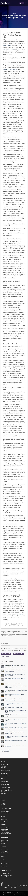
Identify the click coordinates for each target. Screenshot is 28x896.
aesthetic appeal (7, 45)
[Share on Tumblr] (22, 624)
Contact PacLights (6, 870)
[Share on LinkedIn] (19, 624)
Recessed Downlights (5, 788)
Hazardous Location (5, 775)
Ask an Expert (19, 614)
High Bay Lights (4, 781)
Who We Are (3, 885)
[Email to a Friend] (14, 624)
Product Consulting (5, 849)
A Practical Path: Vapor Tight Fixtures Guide (13, 707)
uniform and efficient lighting (10, 69)
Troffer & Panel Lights (5, 787)
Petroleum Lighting (5, 832)
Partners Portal (13, 887)
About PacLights (4, 819)
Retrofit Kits (3, 804)
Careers (16, 885)
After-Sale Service (5, 852)
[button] (26, 3)
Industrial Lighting (4, 829)
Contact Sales (4, 866)
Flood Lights (3, 766)
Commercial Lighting (5, 827)
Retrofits (3, 843)
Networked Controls (5, 811)
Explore (14, 13)
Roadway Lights (4, 773)
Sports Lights (4, 772)
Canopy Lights (4, 769)
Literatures (3, 859)
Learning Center (4, 821)
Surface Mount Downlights (6, 790)
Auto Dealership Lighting (6, 833)
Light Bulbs (3, 803)
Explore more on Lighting (6, 750)
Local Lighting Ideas (5, 751)
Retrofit (3, 800)
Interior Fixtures (4, 840)
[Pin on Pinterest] (16, 624)
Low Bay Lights (4, 783)
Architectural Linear (5, 786)
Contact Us (10, 885)
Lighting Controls (6, 808)
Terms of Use (23, 885)
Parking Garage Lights (5, 770)
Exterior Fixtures (4, 841)
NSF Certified (4, 793)
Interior (3, 778)
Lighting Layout (4, 851)
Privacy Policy (5, 887)
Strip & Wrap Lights (5, 784)
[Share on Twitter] (11, 624)
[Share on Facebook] (9, 624)
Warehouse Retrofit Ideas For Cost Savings (13, 682)
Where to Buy (4, 863)
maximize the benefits (8, 49)
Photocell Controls (5, 812)
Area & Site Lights (5, 764)
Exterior (3, 761)
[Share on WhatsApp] (6, 624)
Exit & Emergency (5, 791)
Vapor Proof (3, 794)
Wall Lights (3, 767)
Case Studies (4, 837)
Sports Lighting (4, 830)
